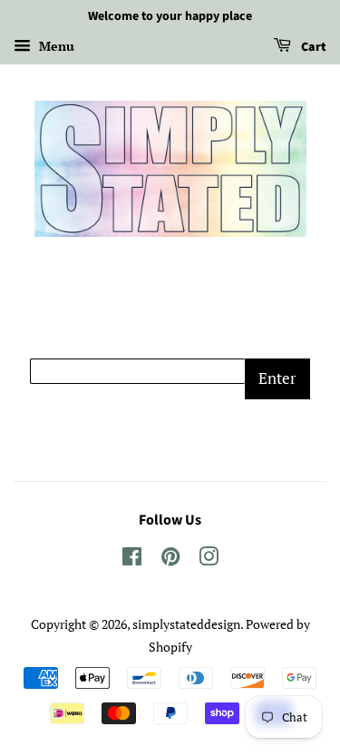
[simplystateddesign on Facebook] (131, 559)
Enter (277, 378)
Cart (312, 47)
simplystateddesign (186, 624)
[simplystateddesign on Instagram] (209, 559)
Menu (54, 45)
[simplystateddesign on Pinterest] (170, 559)
